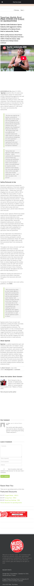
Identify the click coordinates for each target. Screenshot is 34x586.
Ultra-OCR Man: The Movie (10, 584)
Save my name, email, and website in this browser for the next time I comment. (12, 470)
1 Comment (17, 369)
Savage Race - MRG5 (10, 498)
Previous (16, 10)
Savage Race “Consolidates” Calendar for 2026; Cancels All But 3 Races (15, 574)
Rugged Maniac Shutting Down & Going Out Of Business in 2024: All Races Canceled (15, 580)
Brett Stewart (6, 368)
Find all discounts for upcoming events (11, 502)
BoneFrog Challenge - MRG (12, 500)
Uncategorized (9, 369)
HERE (10, 283)
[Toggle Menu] (2, 2)
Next (22, 10)
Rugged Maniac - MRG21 (11, 495)
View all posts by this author (8, 392)
